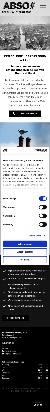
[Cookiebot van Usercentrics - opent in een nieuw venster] (35, 150)
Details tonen (34, 235)
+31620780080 (22, 12)
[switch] (43, 207)
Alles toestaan (25, 244)
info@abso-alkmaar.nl (12, 354)
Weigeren (25, 259)
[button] (25, 113)
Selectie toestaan (25, 252)
